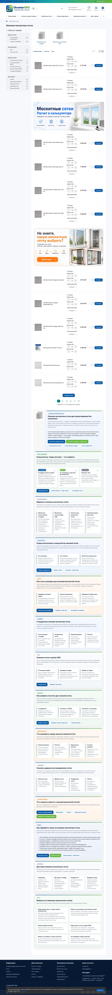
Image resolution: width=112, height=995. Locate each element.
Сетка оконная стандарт (71, 445)
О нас (7, 969)
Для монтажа (61, 966)
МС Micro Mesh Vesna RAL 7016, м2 (53, 65)
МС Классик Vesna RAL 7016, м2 (52, 347)
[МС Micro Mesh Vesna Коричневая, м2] (38, 143)
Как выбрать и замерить (77, 610)
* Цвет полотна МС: (72, 69)
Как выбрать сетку (77, 490)
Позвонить (73, 7)
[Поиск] (62, 8)
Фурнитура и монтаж (80, 16)
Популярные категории (65, 963)
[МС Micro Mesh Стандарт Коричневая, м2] (38, 303)
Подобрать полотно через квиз (59, 722)
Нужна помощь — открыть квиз (60, 490)
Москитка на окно (62, 969)
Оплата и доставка (18, 1)
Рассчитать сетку (43, 855)
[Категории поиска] (33, 8)
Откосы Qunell (61, 974)
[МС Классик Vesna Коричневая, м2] (38, 383)
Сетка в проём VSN (87, 445)
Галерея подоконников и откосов (15, 966)
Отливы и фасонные (63, 16)
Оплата (8, 971)
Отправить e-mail (75, 9)
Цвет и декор (94, 16)
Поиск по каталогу (11, 977)
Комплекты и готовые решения (46, 816)
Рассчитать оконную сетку (56, 441)
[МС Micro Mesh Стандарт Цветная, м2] (38, 327)
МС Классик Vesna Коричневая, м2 (53, 382)
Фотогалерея (35, 971)
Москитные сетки (46, 16)
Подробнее (23, 991)
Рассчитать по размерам (44, 610)
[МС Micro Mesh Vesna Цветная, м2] (38, 167)
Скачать (27, 1)
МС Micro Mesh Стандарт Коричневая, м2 (50, 303)
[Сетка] (99, 51)
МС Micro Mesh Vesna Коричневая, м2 (53, 143)
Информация (10, 963)
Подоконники (12, 16)
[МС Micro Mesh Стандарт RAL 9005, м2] (38, 214)
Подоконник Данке (62, 977)
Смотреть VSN (42, 684)
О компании (9, 1)
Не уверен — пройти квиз (72, 570)
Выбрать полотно (42, 722)
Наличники (60, 971)
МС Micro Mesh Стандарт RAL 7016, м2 (53, 190)
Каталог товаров (36, 966)
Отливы (69, 812)
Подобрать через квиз (61, 610)
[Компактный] (102, 51)
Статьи (33, 1)
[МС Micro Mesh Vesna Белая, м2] (38, 89)
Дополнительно (37, 963)
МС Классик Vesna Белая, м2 (51, 365)
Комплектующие (75, 722)
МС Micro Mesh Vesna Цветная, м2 (53, 167)
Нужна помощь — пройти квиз (71, 855)
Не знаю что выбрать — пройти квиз (77, 441)
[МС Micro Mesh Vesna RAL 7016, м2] (38, 65)
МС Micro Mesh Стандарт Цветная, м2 (53, 327)
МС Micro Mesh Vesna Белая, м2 (52, 89)
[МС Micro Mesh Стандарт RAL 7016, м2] (38, 190)
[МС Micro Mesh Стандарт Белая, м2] (38, 280)
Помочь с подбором (37, 977)
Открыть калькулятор (44, 570)
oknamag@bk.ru (86, 969)
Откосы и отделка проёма (45, 812)
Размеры (70, 57)
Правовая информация (13, 974)
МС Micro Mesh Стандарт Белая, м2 (53, 280)
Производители (35, 969)
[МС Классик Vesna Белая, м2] (38, 365)
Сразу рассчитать (43, 490)
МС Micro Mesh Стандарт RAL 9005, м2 (53, 214)
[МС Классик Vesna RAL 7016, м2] (38, 348)
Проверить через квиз (56, 684)
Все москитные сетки (55, 445)
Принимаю (100, 990)
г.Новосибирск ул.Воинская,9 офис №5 (93, 976)
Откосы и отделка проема (28, 16)
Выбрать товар (58, 570)
